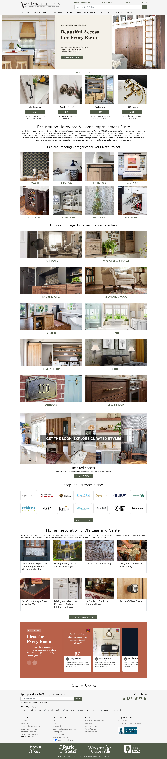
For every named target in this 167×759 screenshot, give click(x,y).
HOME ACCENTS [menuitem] (90, 13)
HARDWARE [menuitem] (26, 13)
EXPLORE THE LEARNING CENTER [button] (83, 617)
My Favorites (122, 720)
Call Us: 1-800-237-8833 (29, 734)
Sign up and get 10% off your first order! (43, 694)
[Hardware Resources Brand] (47, 495)
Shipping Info (57, 732)
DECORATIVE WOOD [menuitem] (74, 13)
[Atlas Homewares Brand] (28, 508)
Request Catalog (91, 726)
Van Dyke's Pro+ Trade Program (129, 723)
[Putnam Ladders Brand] (101, 508)
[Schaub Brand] (101, 495)
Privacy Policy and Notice (29, 729)
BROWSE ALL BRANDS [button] (83, 520)
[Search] (144, 7)
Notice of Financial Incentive (30, 726)
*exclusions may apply (83, 72)
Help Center (107, 2)
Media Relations (91, 732)
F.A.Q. (55, 720)
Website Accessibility (60, 737)
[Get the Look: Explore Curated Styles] (83, 438)
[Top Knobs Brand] (28, 495)
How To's (88, 723)
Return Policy (57, 726)
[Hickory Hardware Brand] (120, 495)
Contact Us (24, 723)
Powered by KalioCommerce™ (101, 756)
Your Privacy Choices (65, 740)
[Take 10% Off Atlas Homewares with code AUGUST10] (34, 89)
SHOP (35, 112)
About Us (23, 720)
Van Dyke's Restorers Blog (94, 720)
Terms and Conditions (28, 732)
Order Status (57, 723)
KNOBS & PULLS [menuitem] (58, 13)
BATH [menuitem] (110, 13)
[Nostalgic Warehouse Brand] (138, 495)
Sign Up (78, 698)
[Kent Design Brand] (65, 508)
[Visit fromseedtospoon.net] (132, 749)
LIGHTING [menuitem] (119, 13)
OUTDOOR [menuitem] (129, 13)
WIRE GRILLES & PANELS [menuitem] (41, 13)
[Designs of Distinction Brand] (83, 508)
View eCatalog (90, 729)
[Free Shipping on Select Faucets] (132, 89)
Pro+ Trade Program (83, 2)
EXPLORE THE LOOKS (83, 476)
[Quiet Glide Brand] (120, 508)
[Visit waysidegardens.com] (99, 749)
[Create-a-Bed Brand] (83, 495)
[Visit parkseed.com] (67, 749)
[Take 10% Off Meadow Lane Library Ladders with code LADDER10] (99, 89)
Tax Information (58, 734)
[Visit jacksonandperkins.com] (34, 749)
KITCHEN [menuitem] (102, 13)
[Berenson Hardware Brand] (138, 508)
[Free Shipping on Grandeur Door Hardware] (67, 89)
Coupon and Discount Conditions (64, 729)
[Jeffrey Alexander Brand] (65, 495)
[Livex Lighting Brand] (47, 508)
